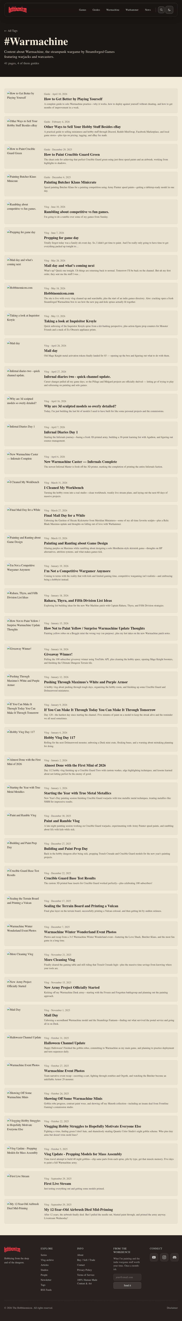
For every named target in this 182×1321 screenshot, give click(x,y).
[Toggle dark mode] (169, 10)
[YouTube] (154, 1257)
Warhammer (132, 9)
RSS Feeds (46, 1289)
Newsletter (46, 1279)
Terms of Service (85, 1275)
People (44, 1275)
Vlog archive (47, 1260)
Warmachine (112, 9)
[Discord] (174, 1257)
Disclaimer (172, 1307)
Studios (44, 1270)
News (148, 9)
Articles (45, 1265)
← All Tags (10, 30)
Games (82, 9)
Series (44, 1255)
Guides (96, 9)
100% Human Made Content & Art (87, 1281)
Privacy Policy (84, 1270)
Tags (43, 1284)
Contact (81, 1265)
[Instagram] (164, 1257)
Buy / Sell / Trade (86, 1260)
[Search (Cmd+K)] (161, 9)
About (80, 1255)
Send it (127, 1285)
